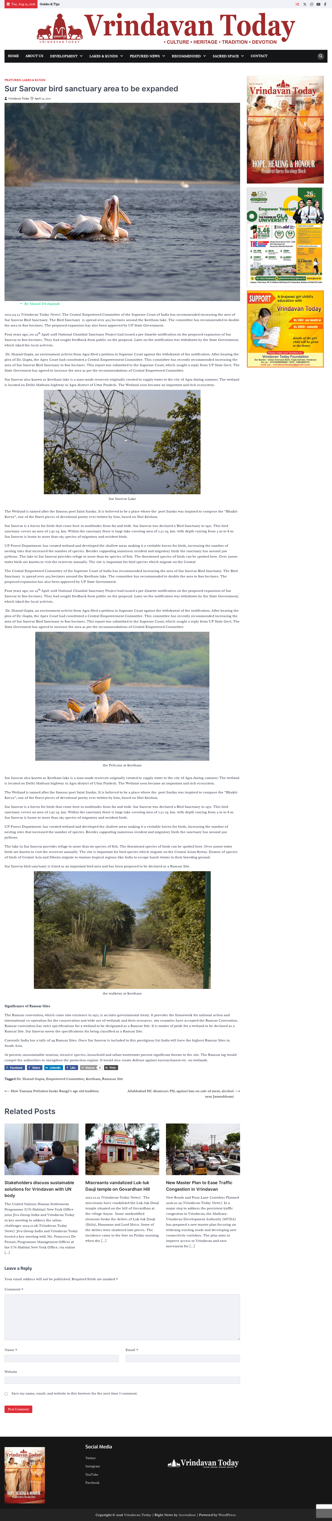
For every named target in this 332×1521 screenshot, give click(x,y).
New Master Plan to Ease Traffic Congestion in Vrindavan (199, 1186)
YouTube (91, 1475)
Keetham (93, 1079)
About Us (34, 56)
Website (11, 1371)
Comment (14, 1289)
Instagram (92, 1466)
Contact (259, 56)
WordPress (227, 1515)
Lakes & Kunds (103, 56)
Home (13, 56)
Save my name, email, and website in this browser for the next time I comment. (75, 1393)
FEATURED (13, 80)
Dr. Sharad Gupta (30, 1079)
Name (11, 1350)
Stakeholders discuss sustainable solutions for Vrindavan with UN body (39, 1189)
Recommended (186, 56)
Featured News (145, 56)
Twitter (90, 1458)
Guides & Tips (50, 4)
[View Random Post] (297, 4)
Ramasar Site (112, 1079)
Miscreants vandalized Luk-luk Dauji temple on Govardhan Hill (117, 1186)
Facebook (92, 1483)
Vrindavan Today (18, 98)
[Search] (320, 56)
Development (63, 56)
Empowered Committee (65, 1079)
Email (132, 1350)
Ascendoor (187, 1515)
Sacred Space (226, 56)
